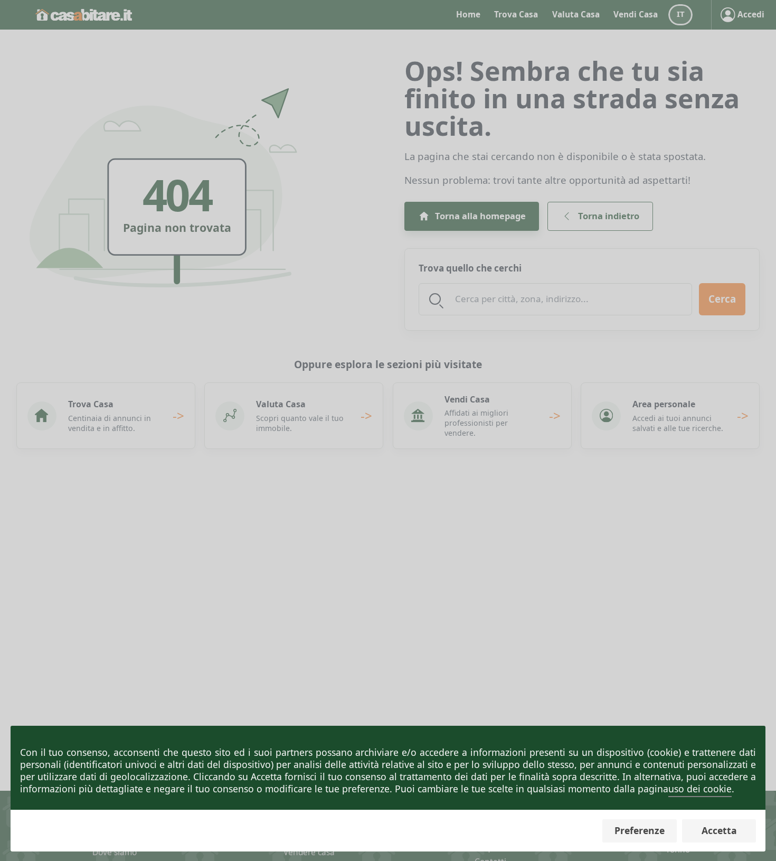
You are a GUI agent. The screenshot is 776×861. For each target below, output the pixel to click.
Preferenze (639, 830)
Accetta (719, 830)
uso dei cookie (700, 788)
